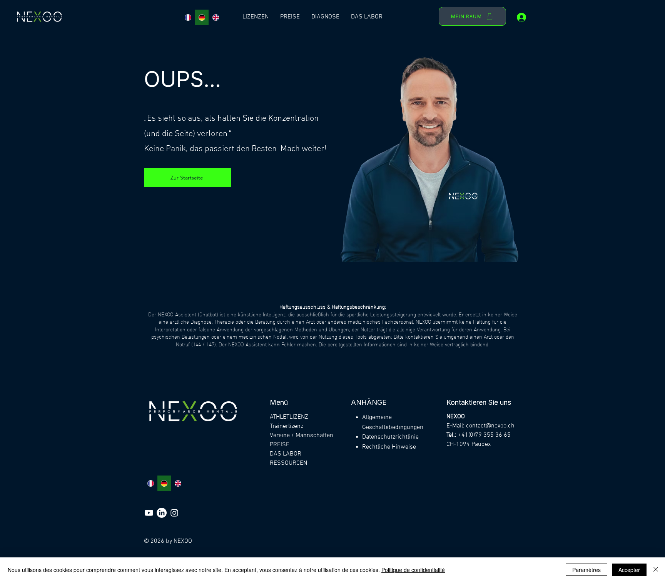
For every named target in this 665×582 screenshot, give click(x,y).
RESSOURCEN (288, 463)
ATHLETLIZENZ (289, 417)
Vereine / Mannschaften (301, 435)
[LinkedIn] (162, 513)
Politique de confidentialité (413, 570)
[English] (215, 17)
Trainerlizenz (286, 426)
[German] (202, 17)
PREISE (279, 445)
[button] (255, 17)
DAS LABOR (285, 454)
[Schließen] (655, 570)
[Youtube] (149, 513)
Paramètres (586, 570)
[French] (188, 17)
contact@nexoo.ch (490, 426)
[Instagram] (174, 513)
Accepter (629, 570)
